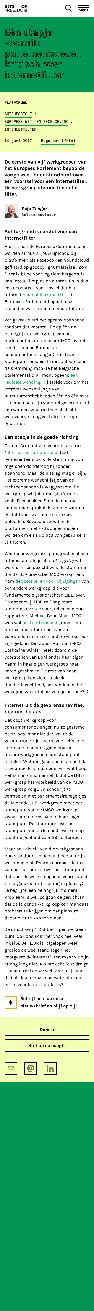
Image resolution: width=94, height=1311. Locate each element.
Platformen (16, 102)
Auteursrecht (18, 113)
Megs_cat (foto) (58, 140)
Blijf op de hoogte (47, 1045)
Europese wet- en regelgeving (36, 121)
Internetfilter (21, 129)
